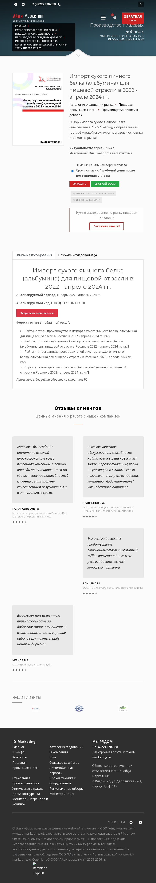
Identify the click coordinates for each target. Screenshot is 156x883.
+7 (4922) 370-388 (43, 4)
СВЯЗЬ (133, 18)
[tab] (33, 255)
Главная (18, 747)
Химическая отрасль (27, 788)
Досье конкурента (26, 794)
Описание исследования (34, 255)
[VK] (23, 4)
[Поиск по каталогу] (141, 4)
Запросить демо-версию (37, 313)
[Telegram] (15, 4)
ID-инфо (18, 752)
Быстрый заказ (105, 183)
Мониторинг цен (62, 794)
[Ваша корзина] (115, 17)
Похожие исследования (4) (78, 255)
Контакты (19, 757)
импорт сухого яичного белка (95, 193)
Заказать (79, 183)
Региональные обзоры (66, 788)
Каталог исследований (66, 747)
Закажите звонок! (107, 226)
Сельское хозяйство (64, 762)
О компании (58, 752)
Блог (52, 757)
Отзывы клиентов (78, 408)
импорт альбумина (88, 199)
